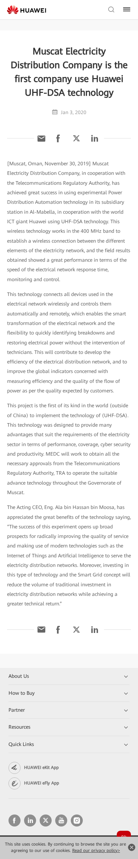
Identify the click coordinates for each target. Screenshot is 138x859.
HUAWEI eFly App (41, 783)
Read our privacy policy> (96, 850)
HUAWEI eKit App (41, 767)
